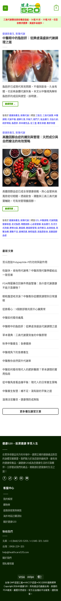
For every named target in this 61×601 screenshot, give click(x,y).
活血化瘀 (54, 119)
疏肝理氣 (6, 123)
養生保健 (41, 123)
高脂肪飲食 (42, 231)
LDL (37, 220)
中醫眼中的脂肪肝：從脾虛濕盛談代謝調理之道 (29, 326)
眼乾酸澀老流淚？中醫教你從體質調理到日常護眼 (29, 298)
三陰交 (38, 115)
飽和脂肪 (32, 231)
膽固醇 (22, 227)
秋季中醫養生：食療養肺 (16, 343)
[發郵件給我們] (21, 478)
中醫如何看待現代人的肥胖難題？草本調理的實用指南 (29, 371)
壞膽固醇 (25, 224)
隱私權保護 (8, 563)
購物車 (6, 504)
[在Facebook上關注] (4, 478)
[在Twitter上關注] (16, 478)
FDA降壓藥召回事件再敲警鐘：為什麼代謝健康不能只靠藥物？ (29, 285)
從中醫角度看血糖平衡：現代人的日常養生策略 (29, 382)
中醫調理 (44, 220)
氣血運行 (44, 119)
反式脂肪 (16, 224)
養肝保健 (51, 123)
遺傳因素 (23, 231)
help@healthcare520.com (15, 552)
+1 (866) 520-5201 (18, 541)
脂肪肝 (15, 123)
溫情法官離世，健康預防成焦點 (20, 399)
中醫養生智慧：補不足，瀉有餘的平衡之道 (27, 390)
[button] (5, 8)
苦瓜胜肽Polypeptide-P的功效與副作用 (24, 262)
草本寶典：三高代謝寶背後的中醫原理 (24, 334)
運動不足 (14, 231)
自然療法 (41, 227)
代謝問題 (53, 220)
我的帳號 (7, 499)
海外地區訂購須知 (12, 516)
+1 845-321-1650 (39, 541)
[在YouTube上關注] (27, 478)
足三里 (33, 123)
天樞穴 (29, 119)
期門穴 (36, 119)
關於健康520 (9, 521)
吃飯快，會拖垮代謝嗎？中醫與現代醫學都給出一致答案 (29, 272)
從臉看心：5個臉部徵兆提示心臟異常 (24, 309)
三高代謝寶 (48, 115)
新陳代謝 (20, 33)
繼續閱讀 (10, 104)
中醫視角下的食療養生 (15, 352)
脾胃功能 (14, 227)
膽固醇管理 (31, 227)
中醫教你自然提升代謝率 (16, 360)
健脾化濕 (21, 119)
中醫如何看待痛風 (12, 317)
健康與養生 (8, 33)
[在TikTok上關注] (10, 478)
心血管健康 (35, 224)
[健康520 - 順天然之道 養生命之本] (31, 8)
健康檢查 (6, 224)
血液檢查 (51, 227)
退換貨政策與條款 (12, 510)
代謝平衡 (11, 119)
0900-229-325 (16, 546)
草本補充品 (24, 123)
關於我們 (7, 557)
